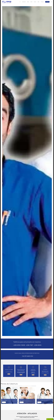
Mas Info (21, 374)
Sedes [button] (38, 1)
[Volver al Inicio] (6, 2)
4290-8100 (16, 345)
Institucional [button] (24, 1)
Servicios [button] (35, 1)
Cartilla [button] (31, 1)
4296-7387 (29, 345)
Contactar (47, 1)
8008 (23, 345)
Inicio (20, 1)
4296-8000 (37, 345)
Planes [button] (28, 1)
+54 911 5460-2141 (27, 356)
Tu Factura (42, 1)
